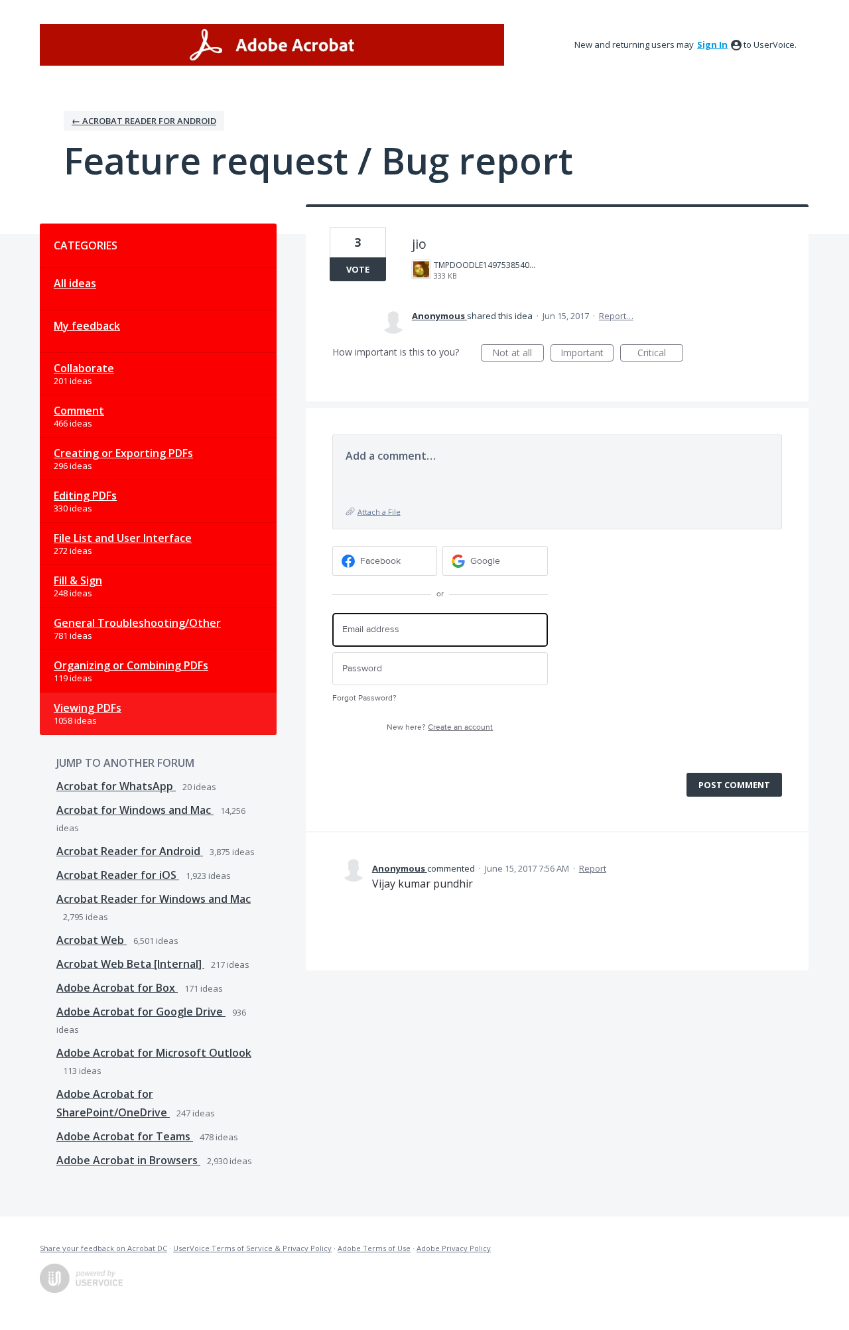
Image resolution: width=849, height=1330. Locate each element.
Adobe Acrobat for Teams (124, 1136)
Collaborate (84, 368)
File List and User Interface (123, 538)
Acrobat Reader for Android (129, 851)
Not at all (518, 354)
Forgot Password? (364, 698)
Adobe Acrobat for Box (117, 987)
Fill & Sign (78, 580)
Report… (616, 316)
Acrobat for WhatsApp (116, 786)
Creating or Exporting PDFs (123, 453)
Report (592, 868)
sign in (712, 44)
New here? (440, 727)
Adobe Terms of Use (374, 1248)
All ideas (75, 283)
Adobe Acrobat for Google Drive (141, 1011)
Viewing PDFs (87, 707)
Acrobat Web (91, 940)
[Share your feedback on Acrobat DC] (272, 45)
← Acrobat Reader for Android (144, 121)
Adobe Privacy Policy (454, 1248)
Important (587, 354)
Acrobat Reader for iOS (117, 875)
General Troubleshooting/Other (137, 623)
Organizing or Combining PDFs (131, 665)
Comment (79, 410)
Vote (357, 269)
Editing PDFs (85, 495)
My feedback (87, 325)
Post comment (734, 785)
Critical (660, 354)
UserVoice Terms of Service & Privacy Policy (252, 1248)
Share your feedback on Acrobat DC (103, 1248)
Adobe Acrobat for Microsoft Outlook (153, 1052)
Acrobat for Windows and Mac (135, 810)
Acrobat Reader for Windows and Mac (153, 899)
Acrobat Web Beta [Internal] (130, 964)
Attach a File (379, 512)
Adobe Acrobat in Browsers (128, 1160)
